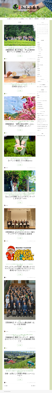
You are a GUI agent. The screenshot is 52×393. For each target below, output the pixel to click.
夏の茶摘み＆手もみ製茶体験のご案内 (42, 124)
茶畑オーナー (31, 18)
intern (6, 58)
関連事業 (38, 68)
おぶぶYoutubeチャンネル (9, 369)
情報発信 (38, 61)
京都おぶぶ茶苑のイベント (40, 113)
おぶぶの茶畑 (27, 192)
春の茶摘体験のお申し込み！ (41, 119)
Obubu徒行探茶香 (39, 106)
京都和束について (27, 47)
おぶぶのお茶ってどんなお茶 (12, 192)
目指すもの (25, 121)
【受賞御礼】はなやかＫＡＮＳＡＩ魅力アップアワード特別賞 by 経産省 (20, 233)
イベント (26, 18)
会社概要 (38, 42)
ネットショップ (16, 18)
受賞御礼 (21, 230)
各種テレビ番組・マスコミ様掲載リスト (42, 86)
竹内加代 (7, 167)
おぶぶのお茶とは (19, 192)
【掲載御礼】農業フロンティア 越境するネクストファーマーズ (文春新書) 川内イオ (20, 339)
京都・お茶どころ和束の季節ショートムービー (20, 374)
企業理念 (24, 334)
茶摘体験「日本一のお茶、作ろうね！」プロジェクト (42, 122)
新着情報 (31, 47)
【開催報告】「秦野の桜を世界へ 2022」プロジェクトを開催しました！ (20, 125)
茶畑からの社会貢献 (15, 48)
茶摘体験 (33, 47)
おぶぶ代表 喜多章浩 (32, 192)
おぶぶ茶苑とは (22, 18)
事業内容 (38, 59)
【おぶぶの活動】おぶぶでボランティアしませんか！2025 (20, 197)
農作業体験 (32, 121)
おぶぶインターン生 (16, 121)
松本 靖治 (7, 331)
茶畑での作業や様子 (20, 48)
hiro (6, 277)
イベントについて (22, 47)
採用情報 (38, 74)
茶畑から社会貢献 (40, 57)
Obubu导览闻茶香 (39, 104)
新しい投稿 (33, 385)
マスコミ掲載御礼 (20, 334)
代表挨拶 (38, 44)
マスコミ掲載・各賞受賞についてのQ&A (42, 92)
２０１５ (40, 51)
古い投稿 (6, 385)
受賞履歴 (38, 95)
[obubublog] (26, 8)
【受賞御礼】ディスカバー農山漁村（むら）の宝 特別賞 (20, 323)
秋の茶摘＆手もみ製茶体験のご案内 (42, 126)
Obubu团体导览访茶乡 (40, 108)
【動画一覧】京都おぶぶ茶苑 (41, 135)
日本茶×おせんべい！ (20, 86)
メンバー (38, 72)
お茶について (14, 47)
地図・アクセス (39, 76)
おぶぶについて (6, 47)
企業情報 (38, 70)
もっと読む (19, 55)
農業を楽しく (29, 48)
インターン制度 (42, 18)
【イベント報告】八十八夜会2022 (20, 160)
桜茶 (22, 121)
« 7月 (37, 37)
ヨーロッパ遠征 (40, 49)
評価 (23, 230)
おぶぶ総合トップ (9, 18)
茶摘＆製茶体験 (10, 48)
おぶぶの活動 (10, 47)
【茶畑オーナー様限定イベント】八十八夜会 (42, 116)
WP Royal (9, 391)
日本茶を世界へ (36, 18)
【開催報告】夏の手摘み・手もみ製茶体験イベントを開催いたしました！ (20, 51)
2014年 (40, 53)
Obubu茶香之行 (39, 102)
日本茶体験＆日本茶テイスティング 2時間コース (42, 129)
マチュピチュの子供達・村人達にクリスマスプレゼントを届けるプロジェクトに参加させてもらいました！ (20, 268)
